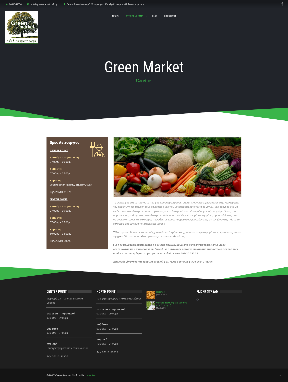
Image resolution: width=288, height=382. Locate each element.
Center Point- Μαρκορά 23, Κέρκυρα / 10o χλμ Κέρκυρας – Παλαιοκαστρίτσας (105, 4)
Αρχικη (115, 16)
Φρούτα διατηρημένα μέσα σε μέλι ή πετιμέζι (171, 303)
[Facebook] (282, 4)
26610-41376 (15, 4)
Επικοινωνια (170, 16)
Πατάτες (160, 292)
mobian (91, 375)
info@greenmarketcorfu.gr (44, 4)
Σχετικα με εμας (135, 16)
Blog (154, 16)
